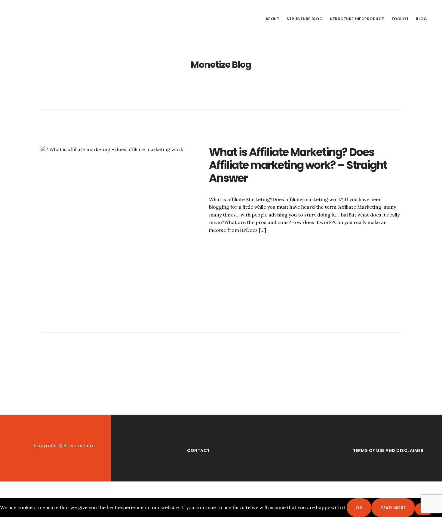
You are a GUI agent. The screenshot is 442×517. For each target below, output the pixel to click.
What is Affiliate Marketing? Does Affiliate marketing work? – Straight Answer (298, 165)
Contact (198, 450)
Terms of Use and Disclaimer (388, 450)
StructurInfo (57, 19)
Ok (359, 508)
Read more (393, 508)
